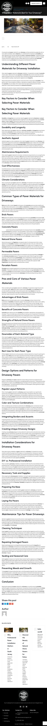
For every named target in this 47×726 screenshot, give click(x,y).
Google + (10, 604)
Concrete (4, 230)
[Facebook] (26, 3)
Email (12, 604)
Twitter (5, 604)
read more (9, 681)
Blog (10, 46)
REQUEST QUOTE (36, 3)
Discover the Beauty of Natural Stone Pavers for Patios (25, 646)
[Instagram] (28, 3)
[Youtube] (26, 706)
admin (5, 46)
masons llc (25, 91)
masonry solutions (39, 133)
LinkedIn (7, 604)
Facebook (3, 604)
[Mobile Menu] (44, 3)
